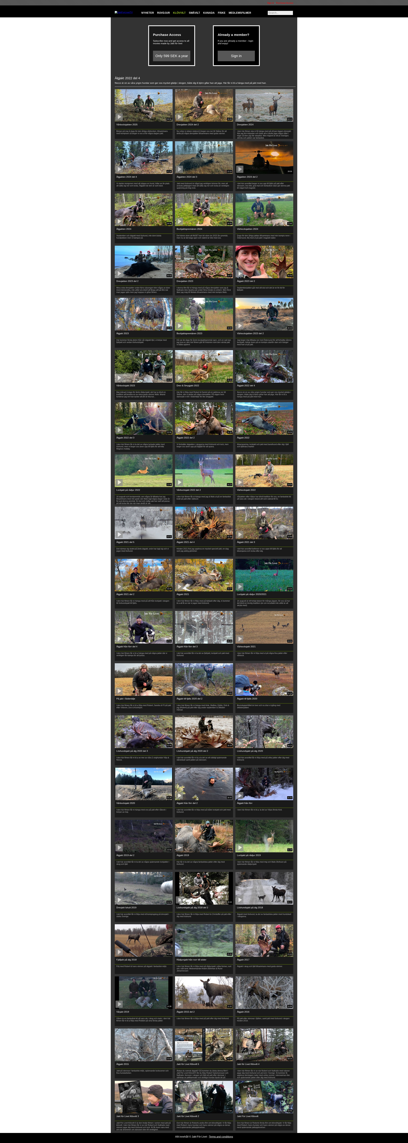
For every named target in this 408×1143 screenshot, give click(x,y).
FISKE (222, 12)
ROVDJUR (163, 12)
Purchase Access (284, 3)
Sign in (271, 3)
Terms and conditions (221, 1136)
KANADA (209, 12)
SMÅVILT (194, 12)
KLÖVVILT (179, 12)
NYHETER (147, 12)
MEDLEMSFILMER (240, 12)
